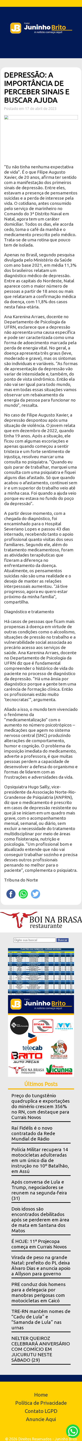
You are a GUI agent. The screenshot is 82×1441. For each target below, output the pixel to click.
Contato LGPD (41, 1411)
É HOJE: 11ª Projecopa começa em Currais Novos (39, 1244)
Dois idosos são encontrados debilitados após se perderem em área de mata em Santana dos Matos (40, 1219)
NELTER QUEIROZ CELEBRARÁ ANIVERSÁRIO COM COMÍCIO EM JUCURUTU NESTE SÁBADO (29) (40, 1349)
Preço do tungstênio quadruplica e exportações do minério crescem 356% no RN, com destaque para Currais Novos (40, 1106)
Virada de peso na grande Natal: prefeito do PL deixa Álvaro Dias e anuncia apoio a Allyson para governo (40, 1265)
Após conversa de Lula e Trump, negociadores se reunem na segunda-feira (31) (39, 1190)
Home (41, 1394)
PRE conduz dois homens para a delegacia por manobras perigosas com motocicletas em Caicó (38, 1292)
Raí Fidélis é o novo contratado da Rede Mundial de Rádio (33, 1133)
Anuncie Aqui (41, 1419)
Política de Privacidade (41, 1403)
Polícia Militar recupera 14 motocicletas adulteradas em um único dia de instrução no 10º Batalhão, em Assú (40, 1160)
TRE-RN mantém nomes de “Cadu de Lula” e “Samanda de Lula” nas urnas (40, 1319)
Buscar (62, 940)
